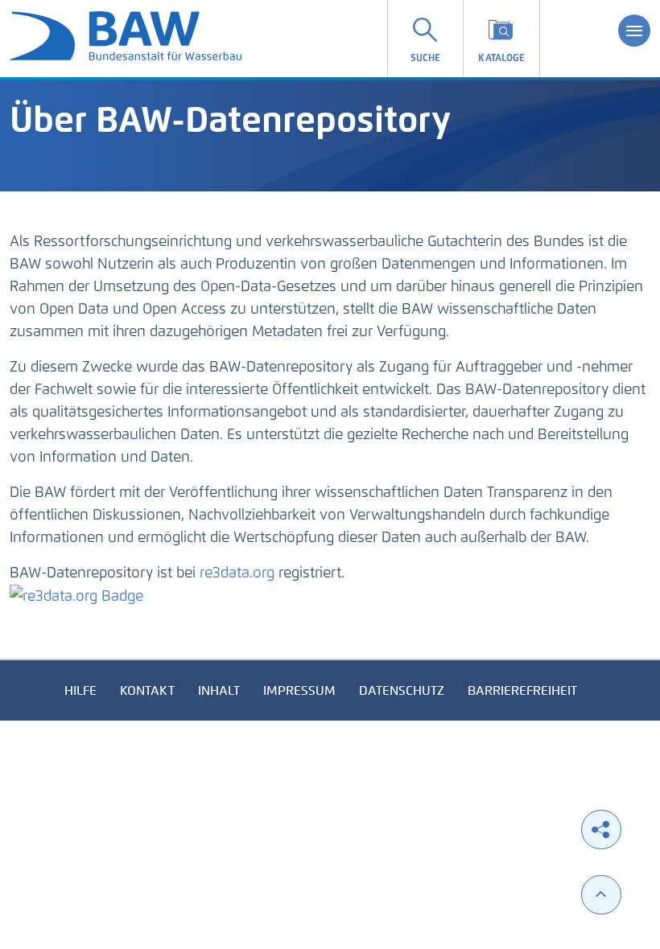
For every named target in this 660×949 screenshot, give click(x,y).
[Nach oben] (601, 894)
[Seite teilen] (601, 829)
